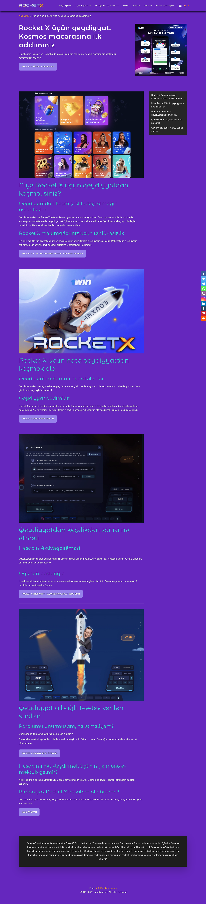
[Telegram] (203, 283)
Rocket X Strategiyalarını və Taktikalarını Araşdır (52, 253)
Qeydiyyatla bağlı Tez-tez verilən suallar (167, 129)
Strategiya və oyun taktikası (107, 5)
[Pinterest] (203, 313)
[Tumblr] (203, 308)
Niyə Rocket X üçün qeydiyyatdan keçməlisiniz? (168, 105)
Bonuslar (148, 5)
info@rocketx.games (106, 888)
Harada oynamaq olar (165, 5)
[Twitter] (203, 278)
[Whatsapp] (203, 288)
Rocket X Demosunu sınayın (38, 419)
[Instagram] (203, 298)
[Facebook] (203, 273)
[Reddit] (203, 318)
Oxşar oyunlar (65, 5)
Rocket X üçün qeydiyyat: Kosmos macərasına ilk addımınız (168, 97)
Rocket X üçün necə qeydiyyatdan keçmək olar (164, 113)
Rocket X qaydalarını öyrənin (39, 753)
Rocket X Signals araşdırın (38, 66)
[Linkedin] (203, 303)
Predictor (136, 5)
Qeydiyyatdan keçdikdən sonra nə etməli (166, 121)
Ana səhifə (24, 16)
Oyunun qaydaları (83, 5)
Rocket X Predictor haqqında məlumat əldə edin (51, 594)
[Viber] (203, 293)
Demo (125, 5)
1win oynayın (29, 812)
